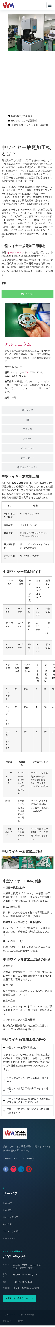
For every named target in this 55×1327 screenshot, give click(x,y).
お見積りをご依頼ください (19, 1298)
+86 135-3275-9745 (23, 1282)
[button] (5, 863)
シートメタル (9, 1238)
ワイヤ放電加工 (10, 1217)
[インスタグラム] (13, 1169)
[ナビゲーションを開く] (49, 5)
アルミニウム (18, 344)
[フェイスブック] (6, 1169)
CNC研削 (7, 1210)
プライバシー (8, 1321)
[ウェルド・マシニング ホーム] (13, 5)
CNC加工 (7, 1203)
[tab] (27, 294)
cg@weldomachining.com (25, 1274)
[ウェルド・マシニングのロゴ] (27, 1133)
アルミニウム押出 (11, 1231)
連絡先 (20, 1321)
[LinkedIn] (21, 1169)
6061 (27, 372)
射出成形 (7, 1224)
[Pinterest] (29, 1169)
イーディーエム (15, 252)
